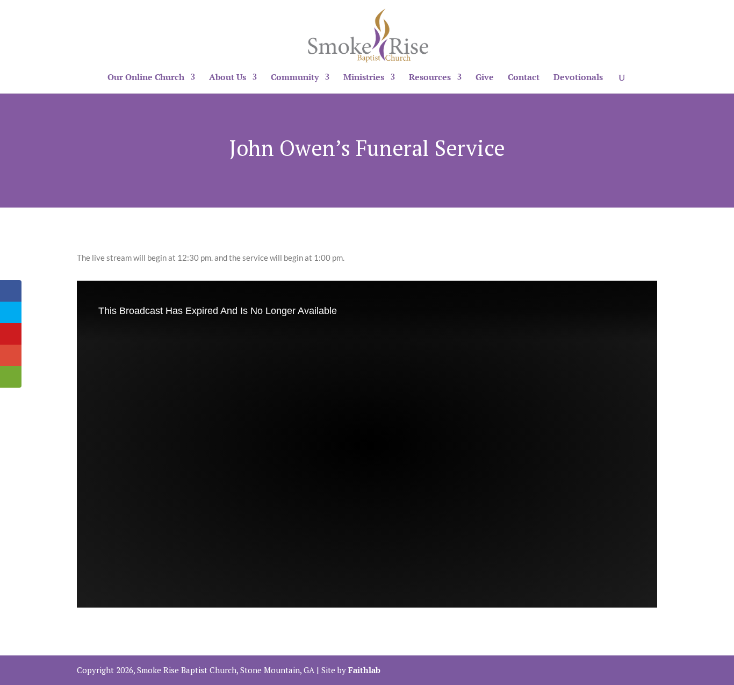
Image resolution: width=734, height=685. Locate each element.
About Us (227, 78)
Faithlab (364, 670)
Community (295, 78)
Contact (523, 78)
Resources (430, 78)
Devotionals (578, 78)
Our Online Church (145, 78)
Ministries (363, 78)
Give (485, 78)
